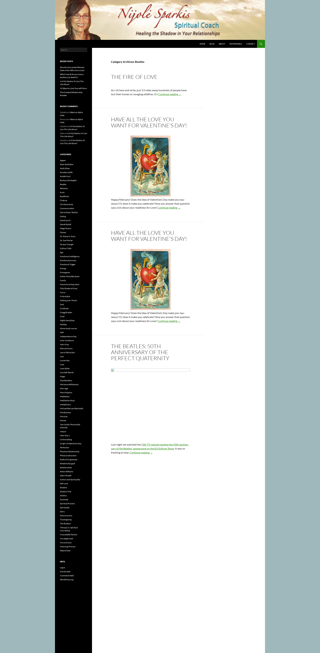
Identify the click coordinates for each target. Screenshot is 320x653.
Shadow (63, 487)
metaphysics (65, 404)
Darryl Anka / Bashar (69, 212)
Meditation (65, 396)
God (62, 304)
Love (62, 364)
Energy (63, 268)
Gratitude (64, 308)
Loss (62, 356)
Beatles (63, 184)
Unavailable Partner (68, 534)
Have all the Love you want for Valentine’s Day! (149, 122)
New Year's (65, 435)
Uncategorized (66, 538)
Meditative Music (67, 400)
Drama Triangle (66, 244)
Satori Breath (66, 475)
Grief (62, 316)
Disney (63, 232)
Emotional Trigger (68, 264)
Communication (67, 208)
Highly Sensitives (67, 320)
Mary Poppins (66, 392)
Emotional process (68, 260)
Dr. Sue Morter (66, 240)
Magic (62, 376)
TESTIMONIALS (235, 44)
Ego (61, 252)
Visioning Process (67, 546)
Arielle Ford (65, 176)
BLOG (212, 44)
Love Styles (65, 368)
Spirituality (65, 507)
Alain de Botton (67, 164)
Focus (62, 292)
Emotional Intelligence (70, 256)
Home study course (68, 328)
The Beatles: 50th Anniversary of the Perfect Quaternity (140, 352)
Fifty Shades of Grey (68, 288)
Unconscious (66, 542)
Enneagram (65, 272)
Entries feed (65, 571)
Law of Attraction (67, 352)
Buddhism (64, 196)
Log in (62, 567)
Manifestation (66, 380)
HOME (202, 44)
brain (62, 192)
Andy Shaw (65, 168)
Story (62, 511)
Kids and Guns (66, 348)
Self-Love (64, 483)
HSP (62, 332)
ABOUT (222, 44)
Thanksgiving (66, 519)
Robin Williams (66, 471)
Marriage (64, 388)
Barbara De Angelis (68, 180)
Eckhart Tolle (65, 248)
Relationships (66, 467)
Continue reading (169, 94)
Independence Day (68, 336)
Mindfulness (65, 412)
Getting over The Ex (68, 300)
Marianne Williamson (69, 384)
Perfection (64, 447)
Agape (63, 160)
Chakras (63, 200)
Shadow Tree (65, 491)
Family (63, 280)
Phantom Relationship (69, 451)
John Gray (64, 344)
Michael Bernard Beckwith (71, 408)
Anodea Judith (66, 172)
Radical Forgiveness (68, 459)
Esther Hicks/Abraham (70, 276)
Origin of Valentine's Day (70, 443)
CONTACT (250, 44)
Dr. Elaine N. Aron (68, 236)
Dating (63, 216)
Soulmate (64, 499)
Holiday (63, 324)
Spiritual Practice (67, 503)
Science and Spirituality (70, 479)
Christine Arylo (66, 204)
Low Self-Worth (67, 372)
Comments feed (67, 575)
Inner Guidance (67, 340)
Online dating (66, 439)
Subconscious (66, 515)
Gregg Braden (66, 312)
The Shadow (65, 523)
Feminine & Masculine (69, 284)
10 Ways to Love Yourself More (73, 88)
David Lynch (65, 220)
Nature (63, 431)
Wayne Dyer (65, 550)
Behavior (64, 188)
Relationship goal (67, 463)
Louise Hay (65, 360)
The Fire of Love (134, 76)
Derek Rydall (65, 224)
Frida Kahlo (65, 296)
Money (63, 420)
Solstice (63, 495)
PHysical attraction (68, 455)
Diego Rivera (65, 228)
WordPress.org (66, 579)
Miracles (64, 416)
